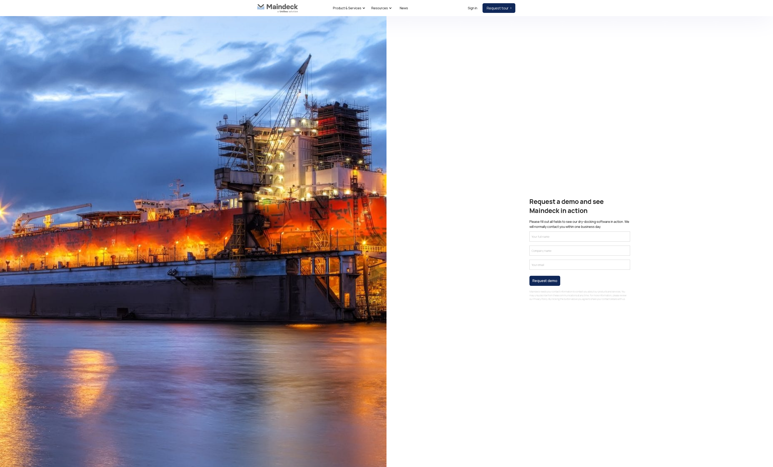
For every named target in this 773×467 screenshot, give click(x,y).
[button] (348, 8)
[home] (278, 8)
